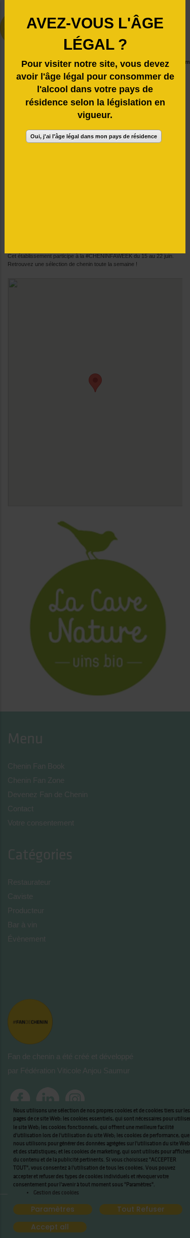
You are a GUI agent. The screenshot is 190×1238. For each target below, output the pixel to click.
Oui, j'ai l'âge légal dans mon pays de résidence (93, 136)
